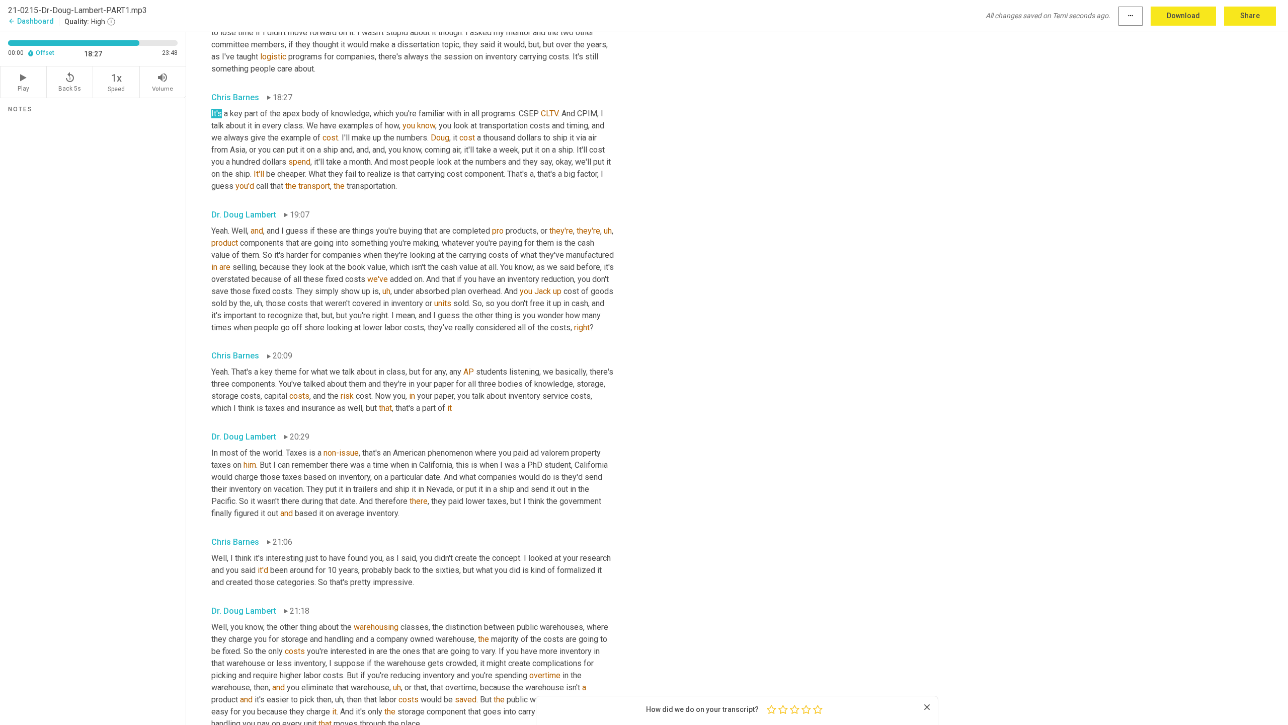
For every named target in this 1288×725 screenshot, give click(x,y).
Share (1250, 16)
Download (1183, 16)
